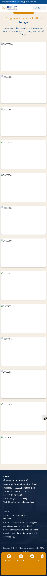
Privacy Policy (23, 551)
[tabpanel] (23, 255)
